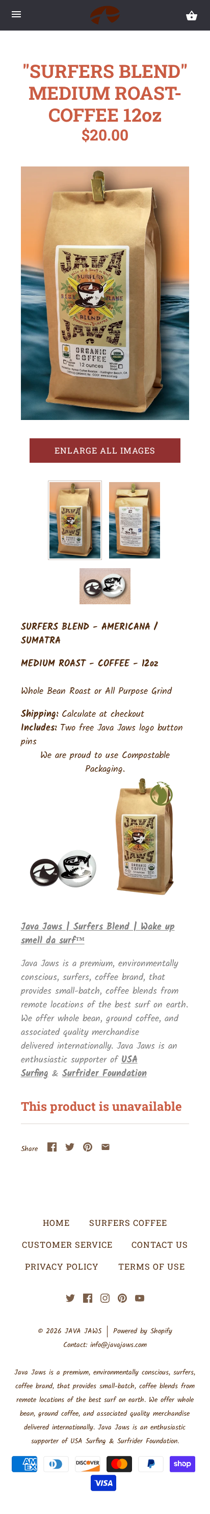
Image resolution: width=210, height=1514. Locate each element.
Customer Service (67, 1244)
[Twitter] (70, 1300)
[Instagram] (105, 1300)
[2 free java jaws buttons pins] (105, 586)
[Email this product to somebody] (105, 1149)
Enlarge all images (105, 450)
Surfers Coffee (128, 1222)
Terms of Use (151, 1266)
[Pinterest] (122, 1300)
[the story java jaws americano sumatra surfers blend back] (135, 520)
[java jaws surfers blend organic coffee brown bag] (75, 520)
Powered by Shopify (142, 1331)
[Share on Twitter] (69, 1149)
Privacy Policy (62, 1266)
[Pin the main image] (87, 1149)
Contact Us (160, 1244)
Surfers (90, 927)
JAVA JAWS (83, 1331)
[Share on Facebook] (52, 1149)
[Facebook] (87, 1300)
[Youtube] (139, 1300)
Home (56, 1222)
